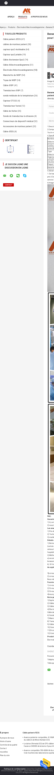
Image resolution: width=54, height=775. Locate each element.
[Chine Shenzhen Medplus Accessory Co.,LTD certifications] (10, 149)
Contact (3, 748)
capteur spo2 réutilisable (14, 49)
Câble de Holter (10, 111)
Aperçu (11, 17)
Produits (22, 17)
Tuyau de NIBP (9, 80)
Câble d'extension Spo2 (13, 60)
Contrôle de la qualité (8, 745)
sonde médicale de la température (18, 95)
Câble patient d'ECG (12, 39)
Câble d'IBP (8, 85)
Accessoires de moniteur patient (17, 126)
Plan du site (5, 755)
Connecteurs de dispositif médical (18, 121)
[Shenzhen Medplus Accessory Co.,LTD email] (6, 175)
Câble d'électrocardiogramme (16, 65)
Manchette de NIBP (12, 75)
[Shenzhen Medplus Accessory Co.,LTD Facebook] (6, 3)
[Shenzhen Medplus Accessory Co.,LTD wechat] (19, 175)
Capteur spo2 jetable (12, 54)
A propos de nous (39, 17)
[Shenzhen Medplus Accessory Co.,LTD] (27, 11)
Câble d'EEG (8, 131)
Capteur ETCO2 (10, 101)
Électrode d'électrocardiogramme (30, 27)
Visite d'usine (5, 741)
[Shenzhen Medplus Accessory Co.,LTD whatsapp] (13, 175)
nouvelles (4, 752)
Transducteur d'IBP (11, 90)
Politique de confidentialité (14, 769)
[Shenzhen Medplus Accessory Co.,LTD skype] (26, 175)
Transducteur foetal (12, 106)
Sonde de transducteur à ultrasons (18, 116)
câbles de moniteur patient (15, 44)
